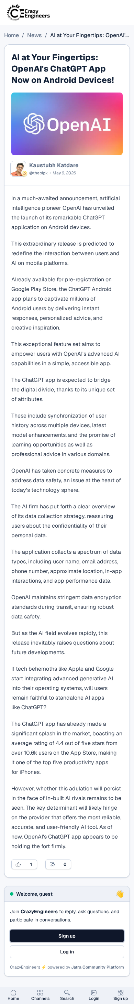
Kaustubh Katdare (54, 165)
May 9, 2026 (64, 173)
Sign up (67, 936)
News (34, 35)
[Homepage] (29, 12)
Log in (67, 952)
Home (11, 35)
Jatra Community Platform (97, 967)
